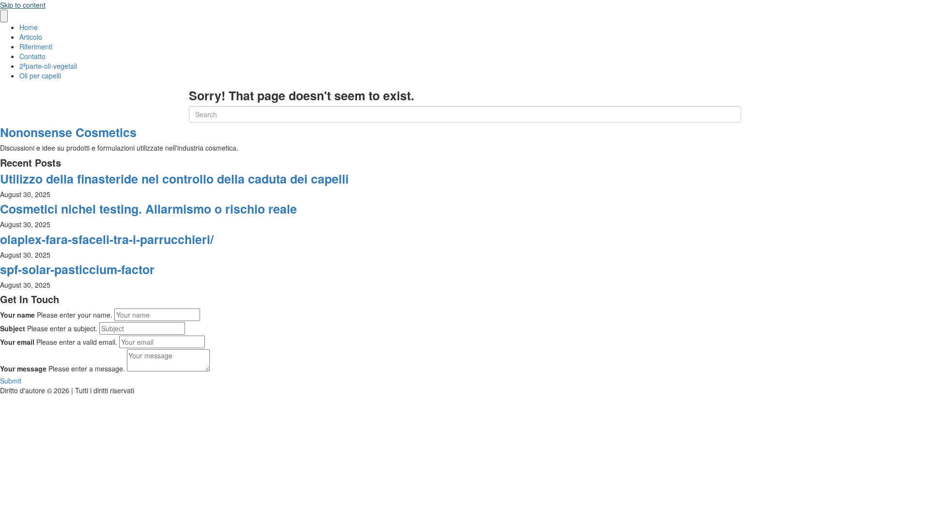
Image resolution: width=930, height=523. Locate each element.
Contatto (32, 56)
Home (28, 27)
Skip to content (23, 5)
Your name (17, 315)
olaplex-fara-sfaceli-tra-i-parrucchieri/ (107, 239)
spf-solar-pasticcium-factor (77, 269)
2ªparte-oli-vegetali (48, 66)
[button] (10, 380)
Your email (17, 342)
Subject (12, 328)
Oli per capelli (40, 75)
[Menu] (4, 16)
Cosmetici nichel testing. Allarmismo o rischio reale (148, 208)
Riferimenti (35, 46)
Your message (23, 368)
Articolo (30, 37)
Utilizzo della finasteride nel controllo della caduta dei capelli (174, 178)
